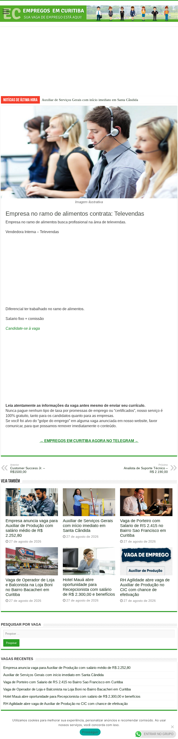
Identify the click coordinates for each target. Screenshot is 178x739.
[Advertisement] (89, 64)
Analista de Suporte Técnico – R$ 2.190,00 (146, 468)
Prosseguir (90, 732)
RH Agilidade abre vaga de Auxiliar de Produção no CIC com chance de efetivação (145, 587)
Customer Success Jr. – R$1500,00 (27, 468)
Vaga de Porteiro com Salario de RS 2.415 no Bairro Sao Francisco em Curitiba (143, 528)
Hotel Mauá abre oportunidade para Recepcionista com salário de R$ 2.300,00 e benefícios (89, 587)
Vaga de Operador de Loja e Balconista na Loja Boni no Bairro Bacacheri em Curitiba (30, 587)
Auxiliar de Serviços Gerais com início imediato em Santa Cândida (90, 100)
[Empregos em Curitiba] (89, 13)
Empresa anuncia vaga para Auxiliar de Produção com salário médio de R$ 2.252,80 (32, 528)
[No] (172, 726)
